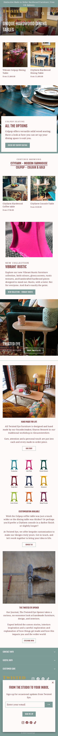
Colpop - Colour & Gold (30, 167)
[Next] (54, 187)
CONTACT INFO (8, 651)
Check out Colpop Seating (17, 145)
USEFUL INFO (8, 660)
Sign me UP (29, 714)
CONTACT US (29, 545)
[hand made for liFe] (29, 391)
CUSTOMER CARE (9, 668)
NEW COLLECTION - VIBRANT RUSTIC (20, 292)
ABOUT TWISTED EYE (34, 350)
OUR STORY (29, 448)
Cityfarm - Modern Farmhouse (29, 163)
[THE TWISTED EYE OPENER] (29, 577)
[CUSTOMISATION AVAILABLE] (29, 481)
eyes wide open (29, 641)
